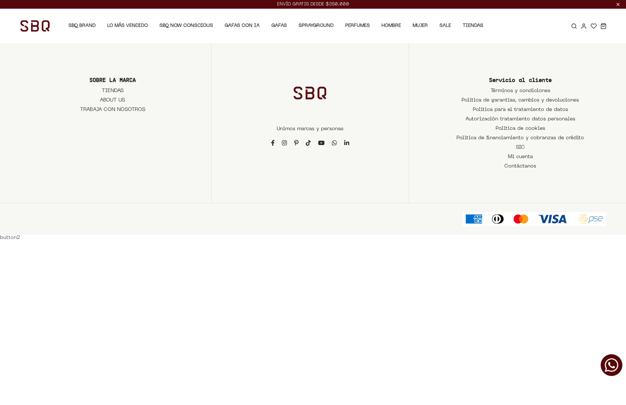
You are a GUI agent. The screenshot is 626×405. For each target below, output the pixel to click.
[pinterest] (296, 142)
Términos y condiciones (520, 90)
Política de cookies (520, 128)
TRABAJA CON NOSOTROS (112, 109)
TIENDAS (473, 25)
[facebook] (273, 142)
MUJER (420, 25)
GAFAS (279, 25)
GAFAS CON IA (242, 25)
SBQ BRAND (82, 25)
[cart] (603, 26)
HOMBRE (391, 25)
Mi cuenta (520, 156)
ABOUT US (112, 100)
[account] (584, 26)
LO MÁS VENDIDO (127, 25)
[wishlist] (593, 26)
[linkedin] (346, 142)
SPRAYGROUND (316, 25)
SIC (520, 147)
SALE (445, 25)
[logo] (35, 26)
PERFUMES (357, 25)
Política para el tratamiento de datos (520, 109)
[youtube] (321, 142)
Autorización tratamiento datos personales (520, 119)
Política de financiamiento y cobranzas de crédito (520, 138)
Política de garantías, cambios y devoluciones (520, 100)
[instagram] (284, 142)
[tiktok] (308, 142)
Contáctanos (520, 166)
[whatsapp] (334, 142)
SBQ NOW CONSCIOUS (186, 25)
